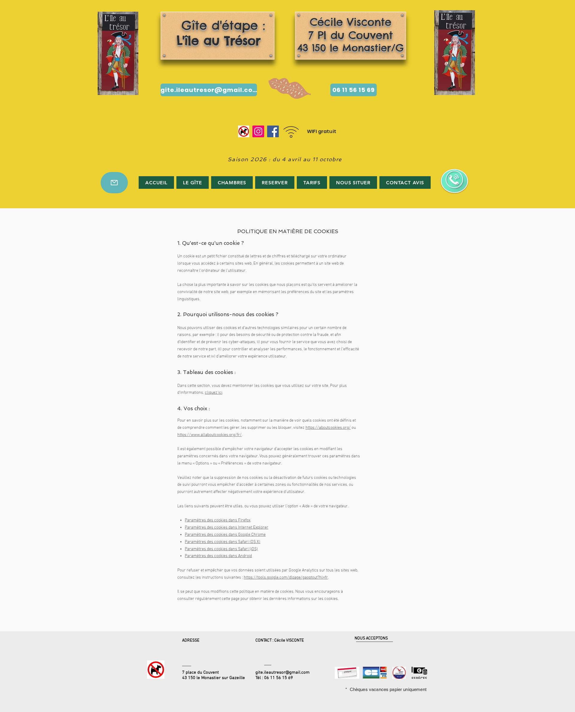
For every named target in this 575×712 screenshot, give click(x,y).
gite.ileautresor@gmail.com (282, 672)
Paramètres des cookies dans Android (218, 556)
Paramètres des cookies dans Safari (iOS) (221, 549)
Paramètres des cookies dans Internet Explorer (226, 527)
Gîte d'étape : (216, 33)
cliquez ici (213, 392)
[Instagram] (258, 131)
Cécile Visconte (350, 21)
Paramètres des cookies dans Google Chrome (225, 534)
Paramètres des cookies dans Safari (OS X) (222, 541)
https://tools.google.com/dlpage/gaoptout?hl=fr (286, 577)
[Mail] (114, 182)
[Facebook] (273, 131)
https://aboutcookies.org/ (328, 427)
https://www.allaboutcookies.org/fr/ (209, 435)
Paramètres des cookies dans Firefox (217, 520)
